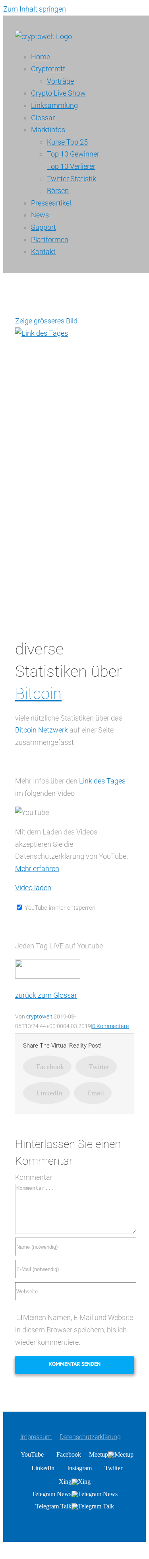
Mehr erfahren (37, 868)
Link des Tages (102, 781)
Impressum (36, 1437)
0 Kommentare (110, 1026)
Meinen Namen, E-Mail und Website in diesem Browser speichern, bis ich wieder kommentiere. (74, 1329)
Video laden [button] (33, 887)
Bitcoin (38, 693)
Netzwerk (53, 730)
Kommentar (33, 1177)
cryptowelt (39, 1016)
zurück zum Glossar (46, 995)
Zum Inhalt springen (34, 9)
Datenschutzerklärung (90, 1437)
